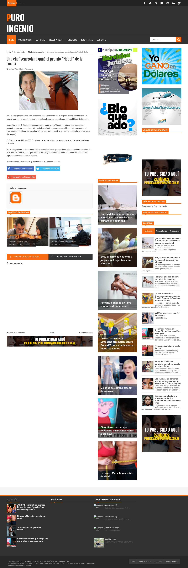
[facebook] (144, 3)
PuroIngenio (27, 565)
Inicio (11, 39)
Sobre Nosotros (145, 562)
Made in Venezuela (26, 69)
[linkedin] (173, 3)
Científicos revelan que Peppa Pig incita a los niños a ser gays (116, 430)
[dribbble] (167, 3)
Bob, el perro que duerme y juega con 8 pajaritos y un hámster (116, 260)
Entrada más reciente (16, 333)
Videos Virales (56, 39)
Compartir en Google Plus (24, 177)
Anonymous (111, 505)
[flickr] (161, 3)
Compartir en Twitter (50, 169)
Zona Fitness (87, 39)
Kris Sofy (110, 539)
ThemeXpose (63, 561)
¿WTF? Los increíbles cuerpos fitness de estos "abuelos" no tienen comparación (31, 507)
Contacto (101, 39)
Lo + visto (40, 39)
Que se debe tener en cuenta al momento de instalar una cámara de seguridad (117, 217)
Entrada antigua (86, 333)
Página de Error (172, 562)
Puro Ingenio (20, 23)
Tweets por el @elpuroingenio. (154, 206)
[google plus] (179, 3)
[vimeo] (156, 3)
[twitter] (150, 3)
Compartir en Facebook (23, 169)
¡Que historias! (25, 39)
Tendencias (72, 39)
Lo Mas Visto (13, 69)
